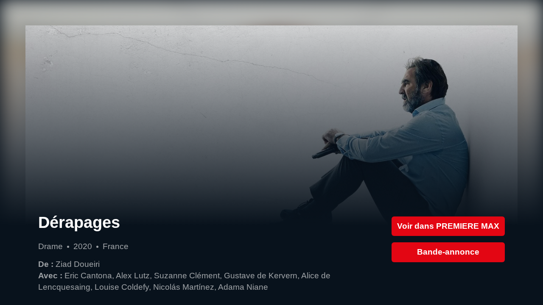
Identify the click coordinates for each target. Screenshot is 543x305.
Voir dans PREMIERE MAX (448, 226)
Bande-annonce (448, 251)
